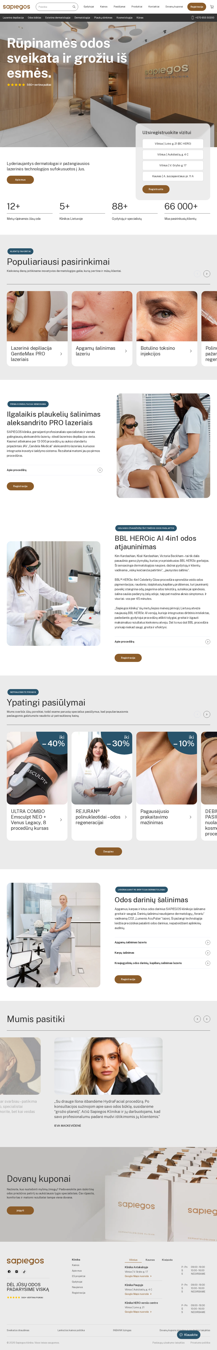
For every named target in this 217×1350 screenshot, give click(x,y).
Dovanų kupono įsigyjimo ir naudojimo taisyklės (185, 1330)
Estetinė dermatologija (57, 17)
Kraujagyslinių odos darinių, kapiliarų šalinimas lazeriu (148, 963)
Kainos (103, 6)
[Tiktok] (24, 1271)
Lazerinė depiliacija (13, 17)
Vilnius (133, 1260)
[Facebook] (9, 1271)
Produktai (136, 6)
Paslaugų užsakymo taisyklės (168, 1342)
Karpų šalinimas (124, 952)
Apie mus (20, 179)
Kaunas (150, 1260)
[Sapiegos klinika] (16, 7)
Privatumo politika (200, 1342)
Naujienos (77, 1287)
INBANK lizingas (122, 1330)
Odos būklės (34, 17)
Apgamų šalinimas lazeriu (130, 942)
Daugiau (108, 851)
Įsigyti (20, 1210)
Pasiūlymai (119, 6)
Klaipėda (167, 1260)
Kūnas (139, 17)
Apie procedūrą (16, 470)
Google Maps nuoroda (137, 1276)
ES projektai (78, 1276)
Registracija (196, 6)
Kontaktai (153, 6)
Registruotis (156, 189)
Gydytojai (89, 6)
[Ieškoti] (74, 7)
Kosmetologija (124, 17)
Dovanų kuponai (174, 6)
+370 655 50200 (204, 17)
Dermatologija (82, 17)
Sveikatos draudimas (18, 1330)
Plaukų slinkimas (103, 17)
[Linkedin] (16, 1271)
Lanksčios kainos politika (71, 1330)
